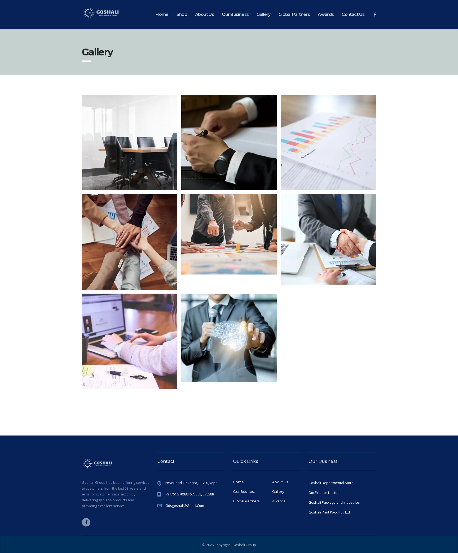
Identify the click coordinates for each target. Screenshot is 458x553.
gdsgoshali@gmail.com (184, 505)
